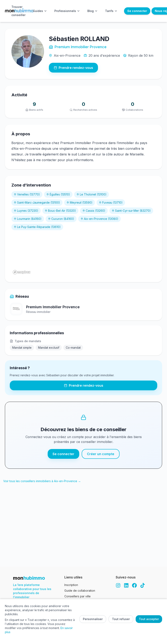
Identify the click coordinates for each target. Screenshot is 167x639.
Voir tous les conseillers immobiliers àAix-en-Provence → (42, 481)
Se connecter (137, 11)
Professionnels (65, 11)
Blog (90, 11)
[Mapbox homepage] (22, 272)
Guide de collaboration (79, 590)
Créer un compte (100, 454)
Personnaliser (93, 619)
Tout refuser (121, 619)
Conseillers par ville (77, 596)
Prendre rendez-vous (76, 68)
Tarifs (109, 11)
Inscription (71, 585)
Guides (38, 11)
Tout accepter (149, 619)
